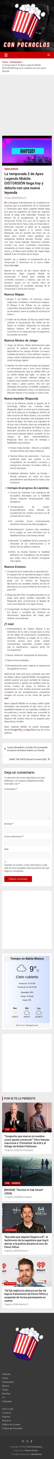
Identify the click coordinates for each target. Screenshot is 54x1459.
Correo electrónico (14, 836)
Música (5, 1386)
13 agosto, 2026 (11, 1197)
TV (13, 1129)
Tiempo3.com (32, 1025)
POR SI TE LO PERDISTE (19, 1098)
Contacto (6, 1413)
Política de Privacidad (12, 1428)
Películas (6, 1374)
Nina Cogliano (26, 1197)
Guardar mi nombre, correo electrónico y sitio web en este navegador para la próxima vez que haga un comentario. (26, 868)
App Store (31, 729)
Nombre (9, 824)
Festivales (7, 1401)
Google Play (16, 729)
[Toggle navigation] (6, 55)
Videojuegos (11, 169)
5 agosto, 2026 (11, 1251)
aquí (6, 698)
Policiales (10, 1230)
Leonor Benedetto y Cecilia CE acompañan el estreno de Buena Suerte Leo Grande (27, 749)
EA (5, 202)
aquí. (16, 265)
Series (5, 1378)
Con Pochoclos (26, 1150)
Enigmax (6, 1416)
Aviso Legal (7, 1409)
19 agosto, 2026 (11, 1150)
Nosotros (6, 1420)
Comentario (10, 789)
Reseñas (16, 1183)
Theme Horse (30, 1450)
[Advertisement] (27, 107)
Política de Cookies (11, 1424)
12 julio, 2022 (10, 198)
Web (6, 849)
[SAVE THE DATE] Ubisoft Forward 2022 (28, 759)
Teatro (5, 1389)
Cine (7, 1129)
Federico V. (22, 198)
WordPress (36, 1454)
